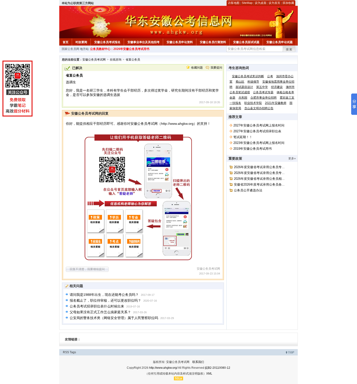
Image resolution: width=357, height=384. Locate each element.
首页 (65, 42)
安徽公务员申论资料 (180, 42)
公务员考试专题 (263, 92)
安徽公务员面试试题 (246, 42)
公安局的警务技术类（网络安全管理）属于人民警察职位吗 (114, 318)
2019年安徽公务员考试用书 (252, 148)
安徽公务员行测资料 (213, 42)
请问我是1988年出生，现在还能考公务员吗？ (104, 295)
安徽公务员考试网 (94, 59)
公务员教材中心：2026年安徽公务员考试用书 (119, 49)
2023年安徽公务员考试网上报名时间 (258, 143)
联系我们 (198, 362)
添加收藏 (288, 3)
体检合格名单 (285, 92)
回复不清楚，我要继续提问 (87, 269)
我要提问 (216, 67)
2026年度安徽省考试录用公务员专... (259, 167)
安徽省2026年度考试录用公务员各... (259, 184)
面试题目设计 (244, 87)
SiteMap (247, 3)
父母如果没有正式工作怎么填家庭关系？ (100, 312)
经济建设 (277, 87)
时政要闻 (81, 42)
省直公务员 (133, 59)
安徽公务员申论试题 (279, 42)
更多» (292, 158)
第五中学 (262, 87)
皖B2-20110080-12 (217, 367)
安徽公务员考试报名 (107, 42)
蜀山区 (240, 81)
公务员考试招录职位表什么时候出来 (97, 306)
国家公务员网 (70, 49)
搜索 (289, 49)
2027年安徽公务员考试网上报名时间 (258, 125)
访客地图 (233, 3)
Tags (73, 352)
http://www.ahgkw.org (177, 123)
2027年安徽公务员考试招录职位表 (257, 131)
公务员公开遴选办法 (248, 190)
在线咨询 (115, 59)
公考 (270, 76)
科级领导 (253, 81)
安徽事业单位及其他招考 (144, 42)
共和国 (242, 97)
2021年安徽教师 (275, 103)
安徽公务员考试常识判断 (248, 76)
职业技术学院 (253, 103)
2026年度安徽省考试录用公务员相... (259, 178)
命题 (232, 97)
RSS (66, 352)
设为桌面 (260, 3)
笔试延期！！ (242, 137)
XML (209, 373)
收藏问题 (197, 67)
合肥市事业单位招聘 (263, 97)
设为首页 (274, 3)
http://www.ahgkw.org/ (163, 367)
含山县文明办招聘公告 (258, 108)
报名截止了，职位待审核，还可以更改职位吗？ (105, 300)
